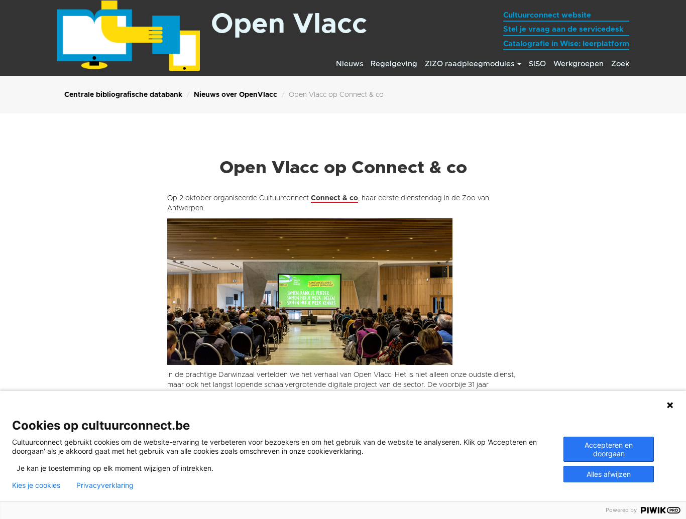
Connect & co (334, 198)
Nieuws (349, 64)
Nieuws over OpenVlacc (235, 94)
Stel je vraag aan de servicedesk (563, 29)
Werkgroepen (578, 64)
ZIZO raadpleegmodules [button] (470, 64)
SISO (537, 64)
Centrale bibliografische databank (123, 94)
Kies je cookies (36, 485)
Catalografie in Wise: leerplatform (566, 44)
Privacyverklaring (105, 485)
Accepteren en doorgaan (609, 449)
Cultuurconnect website (547, 15)
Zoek (620, 64)
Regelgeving (394, 64)
